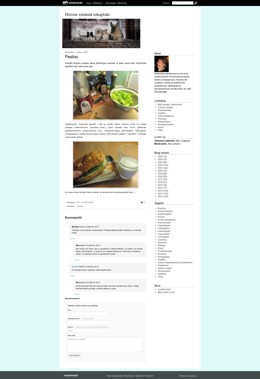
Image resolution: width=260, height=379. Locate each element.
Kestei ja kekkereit (166, 220)
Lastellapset (163, 228)
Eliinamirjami (164, 121)
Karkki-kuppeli (165, 214)
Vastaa (72, 238)
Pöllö (160, 130)
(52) (162, 159)
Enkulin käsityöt (165, 107)
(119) (163, 196)
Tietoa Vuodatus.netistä (114, 376)
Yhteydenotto (148, 376)
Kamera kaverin (165, 211)
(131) (163, 165)
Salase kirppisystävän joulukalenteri (175, 262)
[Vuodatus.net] (71, 375)
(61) (162, 182)
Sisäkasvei (163, 265)
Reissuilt (162, 254)
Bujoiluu (162, 208)
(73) (162, 156)
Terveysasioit (164, 271)
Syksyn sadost (165, 268)
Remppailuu (164, 257)
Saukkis (75, 266)
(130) (163, 191)
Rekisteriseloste (129, 376)
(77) (162, 188)
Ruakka (80, 206)
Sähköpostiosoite (80, 318)
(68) (162, 162)
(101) (163, 168)
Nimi (70, 310)
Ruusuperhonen (165, 124)
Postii (160, 248)
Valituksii (162, 274)
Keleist (161, 217)
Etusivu (89, 3)
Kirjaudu (166, 3)
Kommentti (71, 335)
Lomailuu (162, 240)
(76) (162, 171)
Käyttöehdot (139, 376)
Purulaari (162, 119)
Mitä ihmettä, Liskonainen (170, 104)
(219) (163, 193)
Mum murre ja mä (166, 292)
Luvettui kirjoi (164, 289)
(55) (162, 176)
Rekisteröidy (122, 3)
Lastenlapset (164, 231)
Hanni (161, 127)
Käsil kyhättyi (164, 222)
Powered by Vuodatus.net (187, 376)
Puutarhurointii (165, 251)
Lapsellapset (164, 225)
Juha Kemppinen (166, 116)
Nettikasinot (97, 3)
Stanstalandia (164, 110)
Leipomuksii (163, 234)
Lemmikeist (163, 237)
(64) (162, 179)
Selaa (110, 3)
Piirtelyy (161, 245)
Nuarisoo (162, 242)
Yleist (160, 277)
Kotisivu (88, 327)
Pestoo (71, 56)
